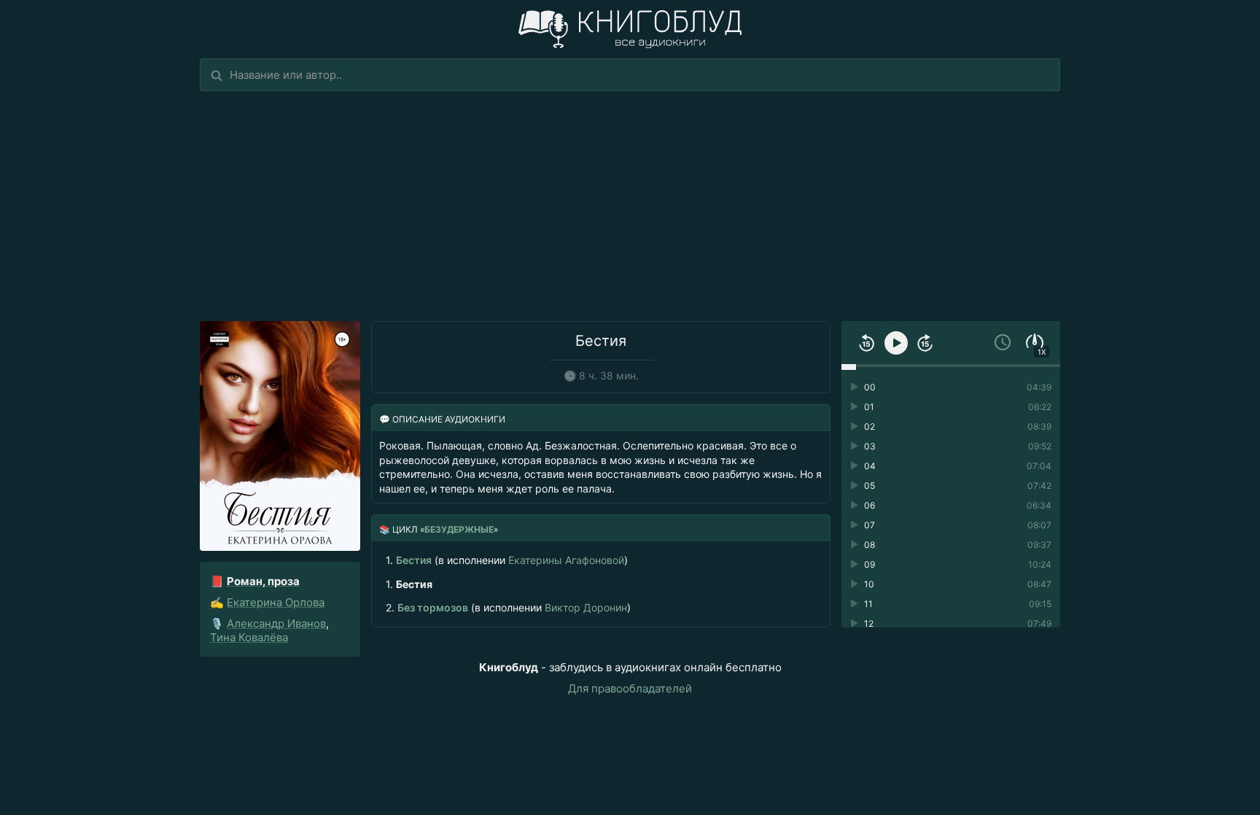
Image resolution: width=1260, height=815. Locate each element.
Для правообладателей (630, 688)
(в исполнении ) (507, 560)
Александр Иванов (276, 623)
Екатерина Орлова (275, 602)
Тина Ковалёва (249, 637)
